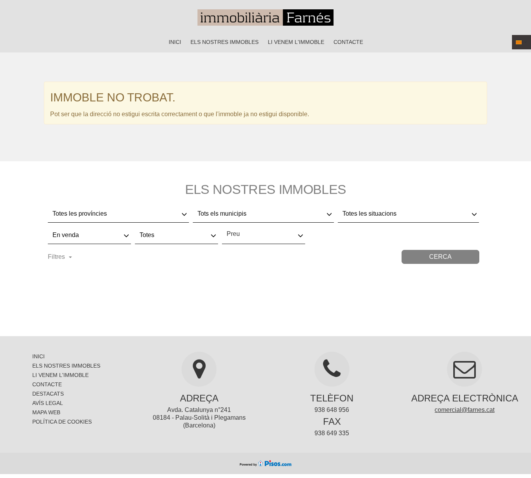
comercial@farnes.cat (464, 409)
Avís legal (47, 403)
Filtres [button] (56, 256)
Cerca (440, 256)
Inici (175, 42)
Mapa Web (46, 412)
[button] (521, 42)
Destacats (48, 394)
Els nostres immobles (224, 42)
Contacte (348, 42)
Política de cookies (62, 422)
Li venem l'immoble (296, 42)
